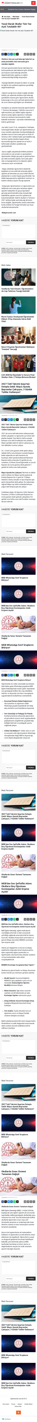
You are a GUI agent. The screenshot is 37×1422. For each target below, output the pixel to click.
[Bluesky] (8, 54)
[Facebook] (2, 54)
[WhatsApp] (14, 54)
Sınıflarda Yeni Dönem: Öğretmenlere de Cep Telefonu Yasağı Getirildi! (21, 9)
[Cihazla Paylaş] (17, 54)
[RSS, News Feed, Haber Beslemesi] (18, 1412)
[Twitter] (5, 54)
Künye (13, 1404)
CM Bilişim (8, 1419)
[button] (28, 54)
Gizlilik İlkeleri (28, 1404)
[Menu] (33, 3)
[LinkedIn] (11, 54)
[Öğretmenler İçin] (12, 3)
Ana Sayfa (7, 16)
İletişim (20, 1404)
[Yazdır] (25, 54)
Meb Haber (16, 16)
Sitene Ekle (18, 1406)
